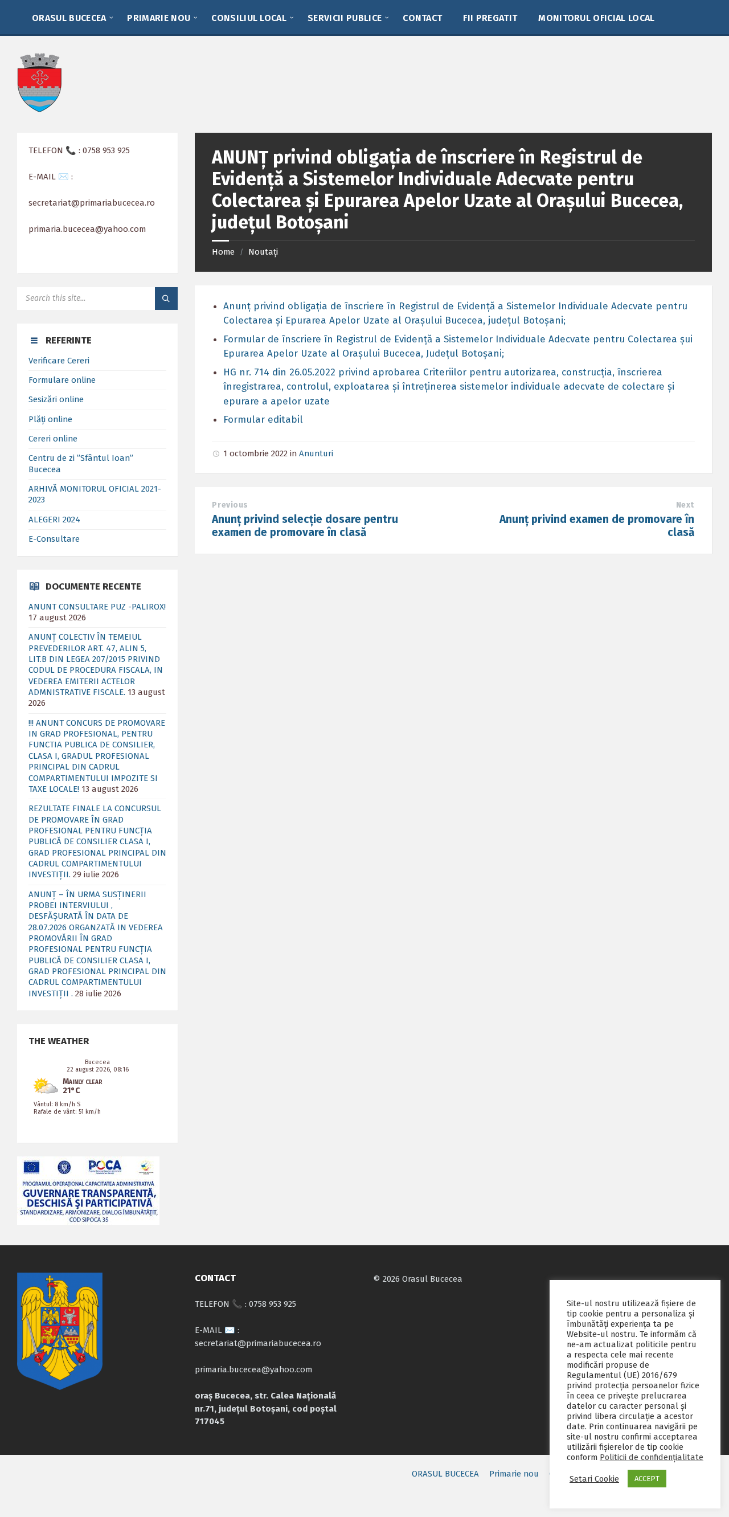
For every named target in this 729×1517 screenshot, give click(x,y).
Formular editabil (263, 420)
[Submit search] (166, 298)
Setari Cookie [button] (594, 1479)
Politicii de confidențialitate (651, 1457)
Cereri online (52, 439)
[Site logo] (39, 110)
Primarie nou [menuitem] (514, 1474)
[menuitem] (69, 17)
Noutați (263, 252)
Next (685, 505)
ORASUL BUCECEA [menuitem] (445, 1474)
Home (223, 252)
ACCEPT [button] (647, 1478)
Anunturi (316, 453)
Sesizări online (56, 399)
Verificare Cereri (58, 360)
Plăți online (50, 419)
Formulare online (62, 380)
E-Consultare (54, 539)
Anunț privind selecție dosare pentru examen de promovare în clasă (305, 526)
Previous (230, 505)
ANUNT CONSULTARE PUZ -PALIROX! (97, 607)
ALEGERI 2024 (54, 519)
